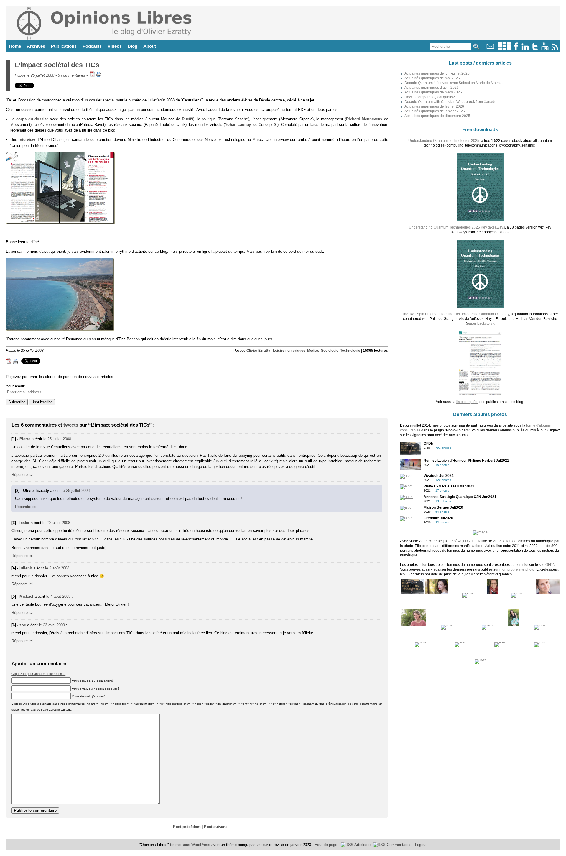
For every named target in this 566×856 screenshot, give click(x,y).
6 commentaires (71, 75)
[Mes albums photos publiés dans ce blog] (504, 49)
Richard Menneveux (364, 119)
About (149, 46)
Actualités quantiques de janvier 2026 (434, 111)
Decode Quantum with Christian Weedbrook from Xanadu (450, 101)
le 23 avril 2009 (52, 625)
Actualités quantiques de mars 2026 (433, 92)
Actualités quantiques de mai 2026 (432, 78)
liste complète (467, 402)
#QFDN (464, 541)
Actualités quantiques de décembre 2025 (437, 116)
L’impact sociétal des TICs (57, 65)
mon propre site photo (516, 569)
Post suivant (215, 826)
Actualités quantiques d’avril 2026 (431, 87)
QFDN (550, 564)
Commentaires (399, 844)
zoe (22, 625)
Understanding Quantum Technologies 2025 (443, 140)
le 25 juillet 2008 (57, 439)
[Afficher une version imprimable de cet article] (98, 75)
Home (15, 46)
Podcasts (92, 46)
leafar (24, 522)
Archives (36, 46)
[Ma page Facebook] (516, 49)
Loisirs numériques (289, 350)
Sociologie (329, 350)
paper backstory (480, 323)
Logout (421, 844)
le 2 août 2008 (57, 568)
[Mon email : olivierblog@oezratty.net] (490, 49)
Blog (132, 46)
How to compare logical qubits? (429, 97)
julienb (25, 568)
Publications (64, 46)
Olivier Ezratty (258, 350)
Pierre (24, 439)
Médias (313, 350)
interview (27, 139)
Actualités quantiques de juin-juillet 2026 (437, 73)
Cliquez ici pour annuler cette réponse (38, 674)
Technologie (350, 350)
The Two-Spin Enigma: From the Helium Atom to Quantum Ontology (455, 314)
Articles (360, 844)
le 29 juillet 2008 (56, 522)
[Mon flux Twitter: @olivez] (535, 49)
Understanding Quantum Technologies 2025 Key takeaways (457, 227)
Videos (115, 46)
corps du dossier (32, 119)
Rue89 (187, 119)
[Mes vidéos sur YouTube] (544, 49)
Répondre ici (22, 474)
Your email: (15, 386)
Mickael (26, 596)
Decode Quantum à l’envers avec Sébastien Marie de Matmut (453, 83)
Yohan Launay (238, 124)
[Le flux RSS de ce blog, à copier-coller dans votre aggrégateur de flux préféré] (555, 49)
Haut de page (326, 844)
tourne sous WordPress (190, 844)
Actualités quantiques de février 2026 (434, 106)
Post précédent (186, 826)
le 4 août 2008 (58, 596)
